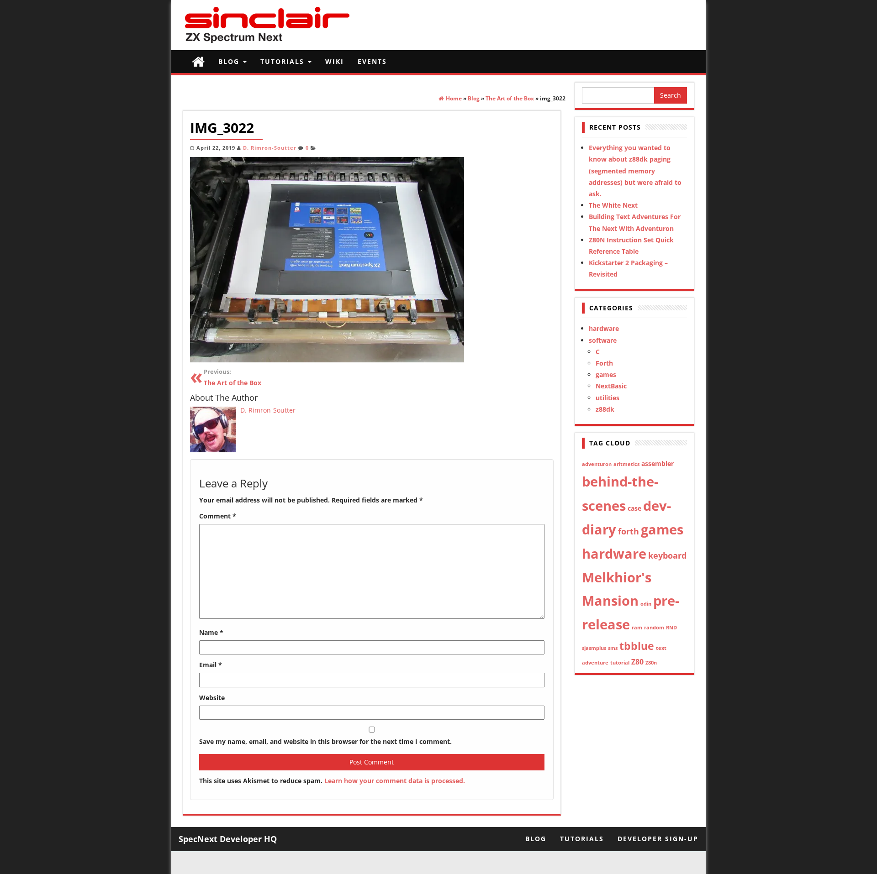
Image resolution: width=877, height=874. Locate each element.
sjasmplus (594, 648)
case (634, 508)
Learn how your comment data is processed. (394, 780)
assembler (657, 463)
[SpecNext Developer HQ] (198, 61)
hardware (604, 328)
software (603, 340)
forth (628, 531)
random (654, 627)
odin (645, 604)
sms (613, 648)
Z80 (637, 662)
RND (671, 627)
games (606, 374)
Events (372, 61)
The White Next (613, 205)
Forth (604, 363)
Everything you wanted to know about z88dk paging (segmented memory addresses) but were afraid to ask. (635, 170)
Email (210, 664)
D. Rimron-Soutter (269, 148)
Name (211, 632)
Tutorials (283, 61)
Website (212, 697)
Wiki (334, 61)
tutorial (619, 662)
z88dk (605, 409)
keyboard (667, 555)
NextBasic (611, 386)
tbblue (636, 645)
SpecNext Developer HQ (228, 838)
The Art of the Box (232, 377)
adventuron (597, 464)
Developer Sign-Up (658, 838)
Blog (230, 61)
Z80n (651, 662)
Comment (217, 516)
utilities (607, 397)
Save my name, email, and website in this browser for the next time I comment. (325, 741)
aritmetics (626, 464)
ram (637, 627)
